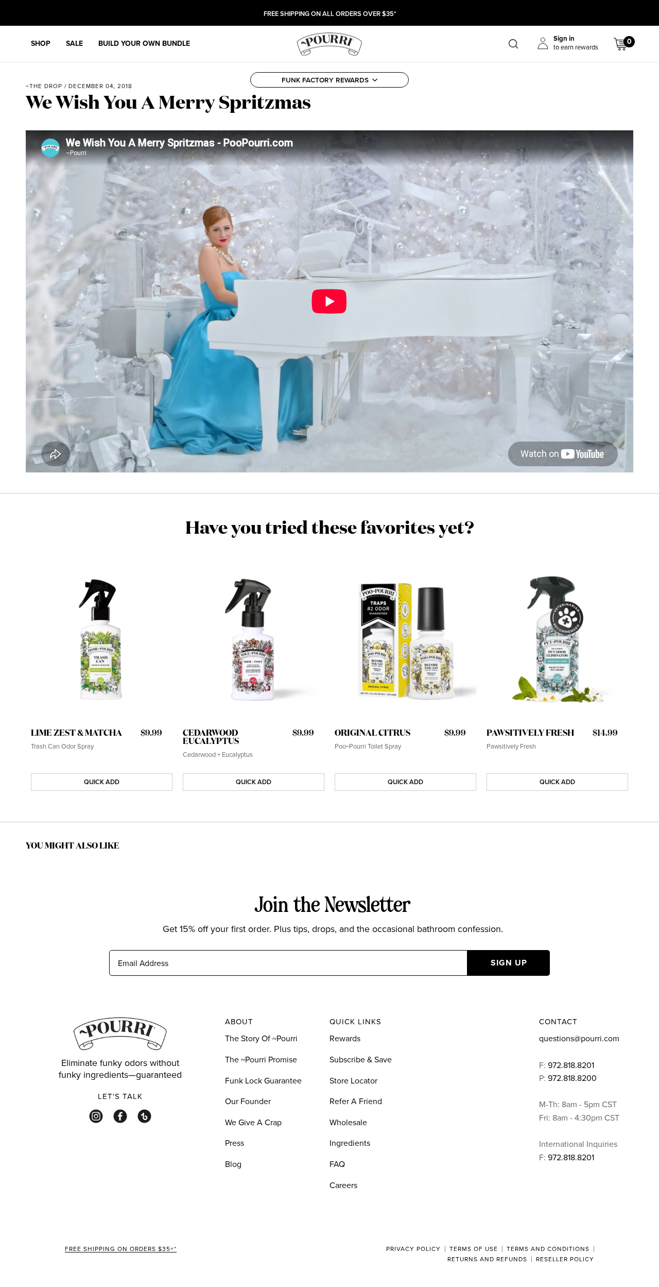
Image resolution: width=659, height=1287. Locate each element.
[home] (329, 42)
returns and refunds (487, 1259)
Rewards (345, 1038)
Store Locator (353, 1080)
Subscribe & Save (361, 1059)
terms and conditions (548, 1249)
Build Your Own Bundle (144, 43)
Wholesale (348, 1122)
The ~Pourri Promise (261, 1059)
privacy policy (413, 1249)
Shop (40, 43)
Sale (74, 43)
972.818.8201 (571, 1065)
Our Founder (248, 1101)
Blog (233, 1164)
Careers (343, 1185)
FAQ (337, 1164)
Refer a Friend (356, 1101)
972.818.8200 (573, 1077)
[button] (329, 80)
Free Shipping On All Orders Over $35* (330, 14)
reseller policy (565, 1259)
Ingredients (350, 1142)
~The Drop (44, 86)
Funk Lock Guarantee (263, 1080)
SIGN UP (509, 963)
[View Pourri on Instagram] (96, 1116)
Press (234, 1142)
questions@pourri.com (579, 1038)
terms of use (473, 1249)
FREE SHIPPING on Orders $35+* (121, 1249)
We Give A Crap (253, 1122)
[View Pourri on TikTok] (144, 1116)
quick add (101, 782)
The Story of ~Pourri (261, 1038)
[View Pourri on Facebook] (120, 1116)
